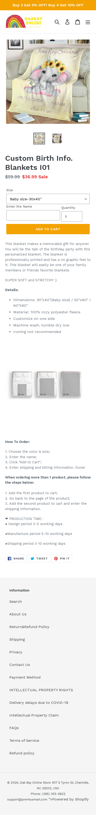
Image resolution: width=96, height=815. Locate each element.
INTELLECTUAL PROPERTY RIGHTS (41, 690)
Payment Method (25, 677)
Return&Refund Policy (29, 627)
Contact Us (19, 664)
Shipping (17, 639)
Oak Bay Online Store (35, 782)
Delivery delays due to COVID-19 (38, 702)
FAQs (14, 728)
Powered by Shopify (70, 799)
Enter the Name (19, 206)
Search (15, 601)
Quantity (68, 207)
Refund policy (21, 753)
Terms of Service (24, 740)
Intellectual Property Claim (34, 715)
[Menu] (88, 22)
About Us (17, 614)
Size (9, 190)
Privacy (15, 652)
